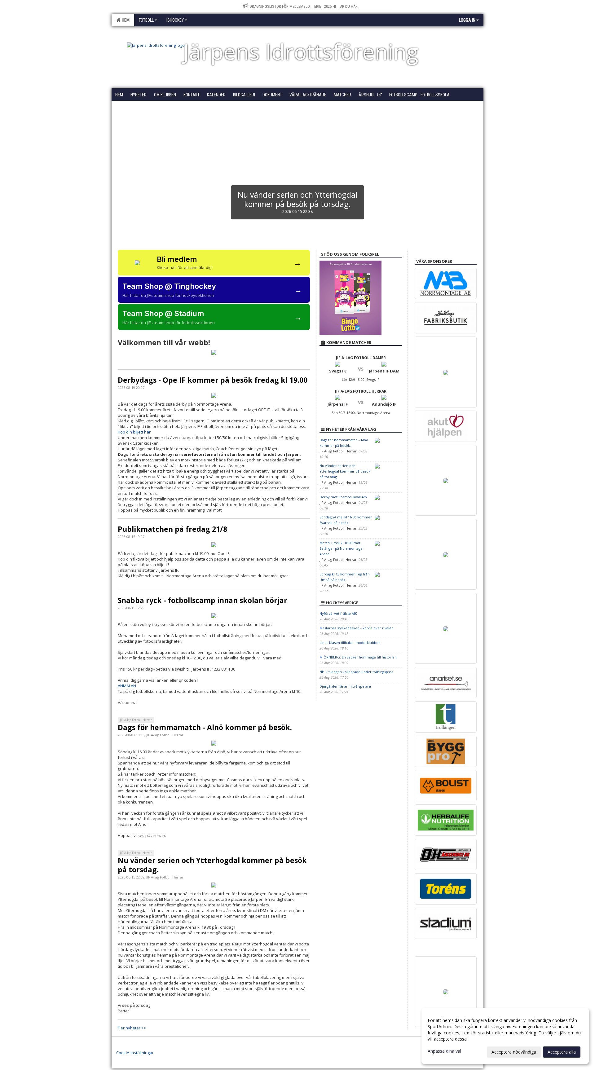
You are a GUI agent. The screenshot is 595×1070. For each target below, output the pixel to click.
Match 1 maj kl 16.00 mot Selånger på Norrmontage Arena (341, 548)
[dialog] (505, 1036)
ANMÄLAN (127, 686)
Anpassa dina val (444, 1051)
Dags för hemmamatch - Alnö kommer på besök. (205, 727)
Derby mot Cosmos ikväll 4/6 (343, 497)
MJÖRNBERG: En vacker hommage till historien (358, 657)
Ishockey (175, 20)
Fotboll (146, 20)
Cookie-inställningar (135, 1052)
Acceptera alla (562, 1052)
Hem (125, 20)
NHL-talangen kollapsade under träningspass (356, 671)
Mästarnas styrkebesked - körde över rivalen (357, 628)
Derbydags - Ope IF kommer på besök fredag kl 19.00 (212, 380)
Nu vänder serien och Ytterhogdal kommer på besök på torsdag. (212, 864)
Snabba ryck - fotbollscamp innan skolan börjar (202, 600)
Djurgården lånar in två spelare (345, 686)
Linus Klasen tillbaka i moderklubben (350, 642)
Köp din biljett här (134, 432)
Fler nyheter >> (132, 1028)
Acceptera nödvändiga (513, 1052)
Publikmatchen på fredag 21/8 (172, 529)
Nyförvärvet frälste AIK (338, 613)
